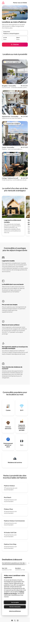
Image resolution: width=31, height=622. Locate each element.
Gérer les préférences (15, 611)
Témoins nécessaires (15, 607)
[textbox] (8, 39)
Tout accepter (15, 602)
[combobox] (14, 34)
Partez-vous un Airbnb (20, 3)
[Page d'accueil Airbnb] (3, 2)
